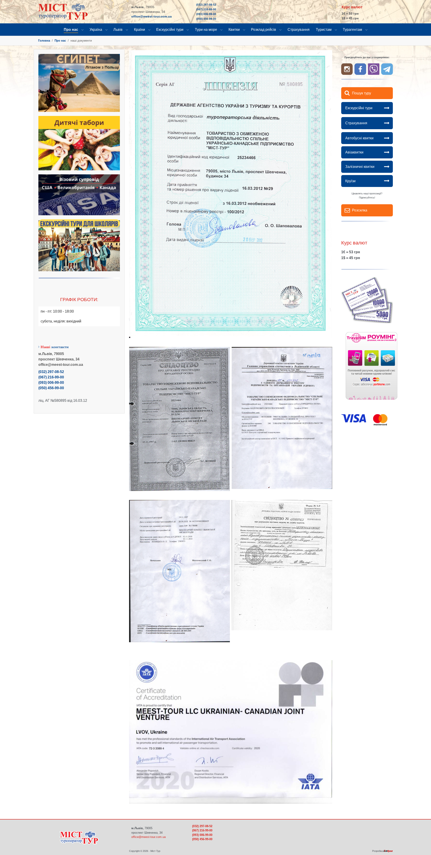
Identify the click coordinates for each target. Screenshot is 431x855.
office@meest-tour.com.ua (151, 16)
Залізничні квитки (359, 167)
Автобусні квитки (359, 138)
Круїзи (350, 181)
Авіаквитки (354, 152)
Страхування (356, 123)
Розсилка (359, 210)
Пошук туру (361, 93)
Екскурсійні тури (358, 108)
